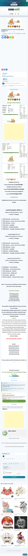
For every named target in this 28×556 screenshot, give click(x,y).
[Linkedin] (5, 37)
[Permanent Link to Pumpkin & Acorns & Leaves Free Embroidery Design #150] (14, 23)
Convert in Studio (14, 404)
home (24, 33)
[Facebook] (2, 37)
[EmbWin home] (14, 9)
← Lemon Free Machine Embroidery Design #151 (14, 446)
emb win (5, 33)
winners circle (12, 85)
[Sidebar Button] (18, 14)
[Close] (27, 1)
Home (18, 438)
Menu (11, 14)
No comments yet (18, 33)
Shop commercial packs (14, 401)
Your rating (4, 463)
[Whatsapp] (10, 37)
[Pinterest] (8, 37)
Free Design (15, 438)
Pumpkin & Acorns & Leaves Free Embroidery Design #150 (12, 30)
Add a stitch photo (6, 466)
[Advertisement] (14, 53)
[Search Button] (15, 14)
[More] (13, 37)
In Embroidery (14, 2)
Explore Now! (14, 4)
